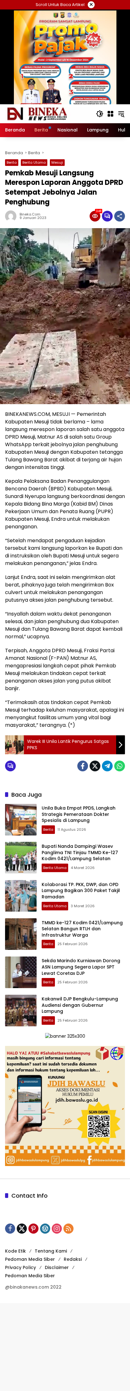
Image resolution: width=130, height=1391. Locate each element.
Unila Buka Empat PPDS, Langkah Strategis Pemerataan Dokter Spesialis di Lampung (78, 814)
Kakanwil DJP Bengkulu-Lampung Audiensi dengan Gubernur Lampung (80, 1005)
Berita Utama (34, 162)
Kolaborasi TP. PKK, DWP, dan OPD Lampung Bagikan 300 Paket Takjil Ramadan (81, 890)
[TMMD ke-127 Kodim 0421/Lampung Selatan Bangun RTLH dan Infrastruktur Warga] (21, 934)
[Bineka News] (47, 113)
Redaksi (73, 1259)
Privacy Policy (20, 1267)
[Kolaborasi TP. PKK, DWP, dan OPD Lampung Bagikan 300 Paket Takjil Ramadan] (21, 896)
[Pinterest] (33, 1229)
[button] (99, 114)
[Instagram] (57, 1229)
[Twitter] (95, 766)
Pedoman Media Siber (30, 1259)
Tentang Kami (51, 1251)
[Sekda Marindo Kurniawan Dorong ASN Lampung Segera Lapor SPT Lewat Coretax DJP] (21, 972)
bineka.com (30, 214)
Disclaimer (57, 1267)
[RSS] (68, 1229)
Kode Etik (15, 1251)
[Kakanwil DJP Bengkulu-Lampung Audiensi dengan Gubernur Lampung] (21, 1010)
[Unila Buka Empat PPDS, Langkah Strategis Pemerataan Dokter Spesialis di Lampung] (21, 819)
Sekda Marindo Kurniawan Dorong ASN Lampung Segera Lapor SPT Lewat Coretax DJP (81, 966)
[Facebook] (82, 766)
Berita (12, 162)
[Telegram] (107, 766)
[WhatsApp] (119, 766)
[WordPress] (45, 1229)
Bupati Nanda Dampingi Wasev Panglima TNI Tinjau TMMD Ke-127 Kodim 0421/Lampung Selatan (80, 852)
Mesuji (57, 162)
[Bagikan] (119, 216)
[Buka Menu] (110, 114)
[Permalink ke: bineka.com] (12, 216)
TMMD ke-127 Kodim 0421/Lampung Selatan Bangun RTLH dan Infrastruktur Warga (82, 929)
